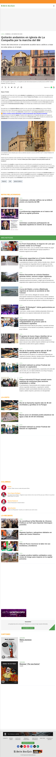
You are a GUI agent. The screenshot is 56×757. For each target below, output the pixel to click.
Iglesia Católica (18, 181)
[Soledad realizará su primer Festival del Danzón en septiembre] (9, 368)
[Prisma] (4, 487)
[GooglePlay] (38, 746)
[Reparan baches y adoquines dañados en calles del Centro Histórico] (9, 535)
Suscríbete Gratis (28, 628)
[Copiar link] (18, 87)
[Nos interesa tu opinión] (28, 734)
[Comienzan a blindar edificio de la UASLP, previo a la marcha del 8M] (9, 202)
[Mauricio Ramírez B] (4, 501)
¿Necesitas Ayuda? (28, 743)
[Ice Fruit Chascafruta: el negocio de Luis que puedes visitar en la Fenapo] (9, 247)
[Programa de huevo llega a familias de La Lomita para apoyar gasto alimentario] (9, 340)
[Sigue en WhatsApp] (51, 87)
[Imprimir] (21, 87)
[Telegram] (12, 87)
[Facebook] (2, 87)
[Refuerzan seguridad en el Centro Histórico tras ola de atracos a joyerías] (9, 263)
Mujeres (4, 181)
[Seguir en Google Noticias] (54, 87)
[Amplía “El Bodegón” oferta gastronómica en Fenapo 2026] (9, 310)
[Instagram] (28, 746)
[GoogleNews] (31, 746)
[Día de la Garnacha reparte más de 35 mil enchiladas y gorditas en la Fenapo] (9, 354)
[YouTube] (24, 746)
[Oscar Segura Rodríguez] (4, 494)
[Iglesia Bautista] (4, 509)
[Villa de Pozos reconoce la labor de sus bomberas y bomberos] (9, 546)
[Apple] (34, 746)
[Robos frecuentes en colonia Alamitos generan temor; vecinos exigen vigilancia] (9, 278)
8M (10, 181)
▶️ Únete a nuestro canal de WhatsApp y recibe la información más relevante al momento (24, 113)
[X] (5, 87)
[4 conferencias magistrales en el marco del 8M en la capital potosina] (9, 214)
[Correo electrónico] (15, 87)
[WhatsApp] (9, 87)
